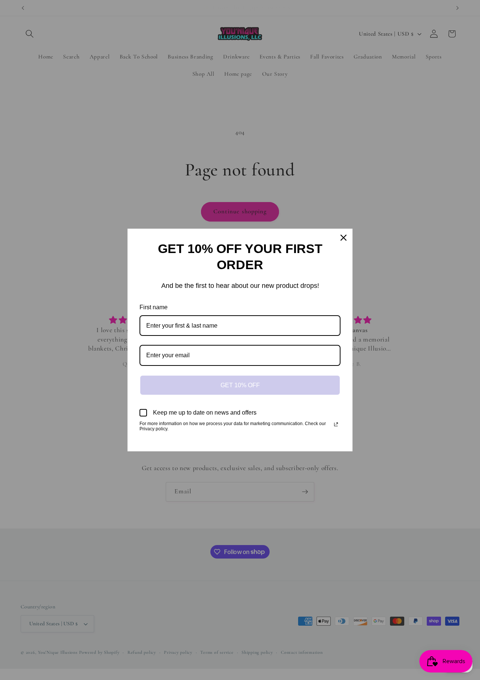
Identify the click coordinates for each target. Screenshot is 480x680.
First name (154, 307)
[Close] (343, 238)
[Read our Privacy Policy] (336, 424)
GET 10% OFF (240, 385)
